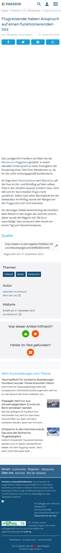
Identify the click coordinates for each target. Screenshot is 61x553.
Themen (15, 10)
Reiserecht (34, 10)
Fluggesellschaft (15, 203)
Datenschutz (29, 539)
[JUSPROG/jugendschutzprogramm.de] (14, 523)
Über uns (7, 472)
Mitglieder (34, 469)
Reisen (20, 274)
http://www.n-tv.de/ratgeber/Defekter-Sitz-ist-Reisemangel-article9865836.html (29, 245)
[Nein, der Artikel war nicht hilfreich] (35, 333)
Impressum (14, 539)
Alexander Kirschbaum (15, 291)
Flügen (36, 192)
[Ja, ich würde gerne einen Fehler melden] (30, 352)
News (5, 10)
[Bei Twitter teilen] (23, 42)
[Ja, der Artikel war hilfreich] (25, 333)
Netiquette (47, 469)
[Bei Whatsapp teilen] (53, 42)
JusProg (27, 531)
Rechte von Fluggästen (15, 162)
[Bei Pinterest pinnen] (38, 42)
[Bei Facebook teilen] (8, 42)
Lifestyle (8, 274)
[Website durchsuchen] (39, 4)
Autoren (20, 473)
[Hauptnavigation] (55, 4)
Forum (6, 469)
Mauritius (47, 180)
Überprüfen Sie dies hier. (45, 515)
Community (19, 469)
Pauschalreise (26, 180)
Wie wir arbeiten (36, 473)
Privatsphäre (45, 539)
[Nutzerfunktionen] (47, 4)
